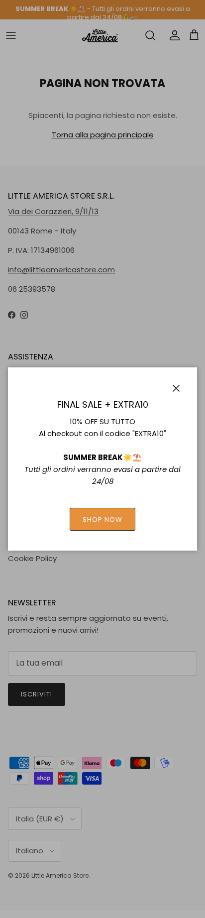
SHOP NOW (102, 519)
